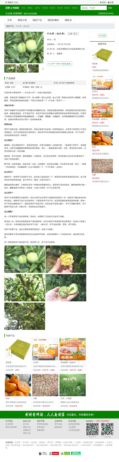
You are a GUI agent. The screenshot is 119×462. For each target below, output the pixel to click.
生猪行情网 (67, 442)
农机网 (34, 442)
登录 (104, 2)
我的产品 (37, 20)
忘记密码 (72, 427)
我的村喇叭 (53, 20)
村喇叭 (30, 7)
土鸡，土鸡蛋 (66, 398)
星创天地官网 (11, 427)
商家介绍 (22, 20)
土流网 (78, 442)
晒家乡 (67, 7)
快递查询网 (87, 442)
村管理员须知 (42, 424)
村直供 (52, 7)
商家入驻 (27, 427)
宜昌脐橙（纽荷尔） (68, 362)
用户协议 (58, 424)
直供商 (60, 7)
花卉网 (17, 442)
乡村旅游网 (99, 442)
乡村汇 (37, 7)
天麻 (35, 398)
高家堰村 (17, 13)
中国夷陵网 (97, 445)
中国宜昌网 (86, 445)
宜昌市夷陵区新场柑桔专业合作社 (47, 366)
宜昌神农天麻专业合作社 (43, 402)
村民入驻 (27, 433)
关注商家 (102, 35)
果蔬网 (42, 442)
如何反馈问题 (74, 424)
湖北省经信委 (55, 445)
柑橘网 (58, 442)
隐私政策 (58, 427)
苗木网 (25, 442)
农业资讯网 (15, 445)
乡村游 (45, 7)
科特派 (75, 7)
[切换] (15, 2)
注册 (111, 2)
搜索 (110, 7)
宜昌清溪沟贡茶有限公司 (16, 366)
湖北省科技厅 (28, 445)
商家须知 (40, 430)
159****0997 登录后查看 (60, 63)
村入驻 (26, 424)
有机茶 (8, 362)
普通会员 (27, 430)
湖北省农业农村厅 (71, 445)
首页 (24, 7)
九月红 (36, 362)
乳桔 (8, 398)
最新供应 (102, 43)
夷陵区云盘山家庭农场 (69, 402)
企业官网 (9, 424)
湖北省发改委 (42, 445)
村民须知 (40, 427)
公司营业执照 (74, 430)
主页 (9, 20)
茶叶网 (50, 442)
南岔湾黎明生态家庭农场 (16, 402)
